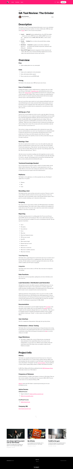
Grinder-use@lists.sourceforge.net (36, 394)
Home (12, 2)
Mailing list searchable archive (27, 396)
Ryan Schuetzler (25, 16)
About (22, 2)
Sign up (37, 461)
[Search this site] (55, 2)
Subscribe (63, 2)
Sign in (58, 2)
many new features (41, 362)
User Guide (48, 306)
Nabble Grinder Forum (25, 402)
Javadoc (45, 308)
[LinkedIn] (36, 459)
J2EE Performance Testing (47, 368)
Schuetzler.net (9, 460)
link (46, 331)
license (23, 30)
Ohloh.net (21, 383)
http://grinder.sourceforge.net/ (25, 408)
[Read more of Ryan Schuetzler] (20, 17)
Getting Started (28, 92)
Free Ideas (17, 2)
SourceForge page (35, 91)
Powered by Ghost (63, 460)
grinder (20, 10)
